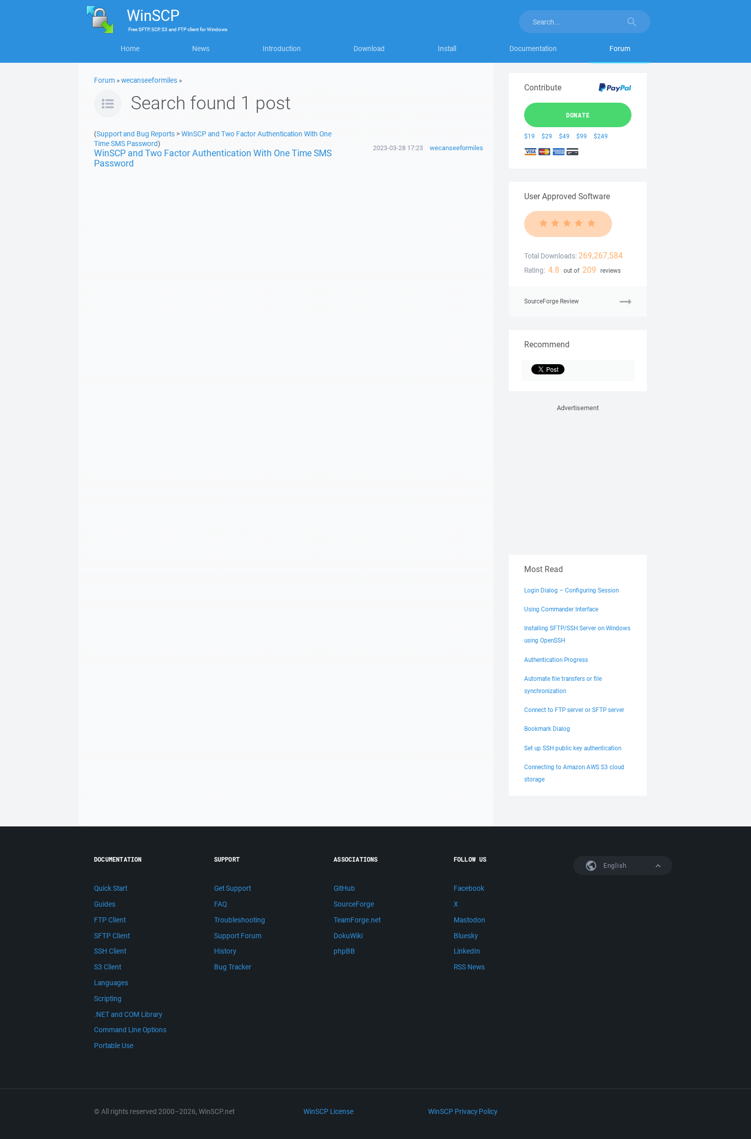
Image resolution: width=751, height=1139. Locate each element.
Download (369, 48)
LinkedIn (467, 951)
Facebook (469, 888)
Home (130, 48)
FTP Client (110, 919)
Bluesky (466, 935)
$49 (564, 136)
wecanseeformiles (149, 80)
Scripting (108, 998)
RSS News (469, 966)
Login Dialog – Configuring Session (571, 590)
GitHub (344, 888)
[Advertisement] (578, 477)
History (225, 951)
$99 (581, 136)
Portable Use (113, 1045)
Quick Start (110, 888)
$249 (601, 136)
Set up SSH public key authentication (572, 748)
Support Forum (238, 935)
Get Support (232, 888)
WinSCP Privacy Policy (462, 1111)
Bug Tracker (232, 966)
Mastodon (469, 919)
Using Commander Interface (561, 609)
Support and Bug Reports (136, 133)
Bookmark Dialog (547, 728)
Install (447, 48)
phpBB (344, 951)
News (200, 48)
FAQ (220, 904)
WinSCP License (328, 1111)
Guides (104, 904)
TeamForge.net (357, 919)
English (614, 865)
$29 (547, 136)
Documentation (533, 48)
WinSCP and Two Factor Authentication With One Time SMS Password (213, 158)
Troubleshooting (239, 919)
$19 (529, 136)
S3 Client (107, 966)
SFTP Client (112, 935)
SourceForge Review (551, 301)
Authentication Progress (556, 659)
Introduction (282, 48)
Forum (619, 48)
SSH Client (110, 951)
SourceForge (354, 904)
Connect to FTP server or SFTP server (574, 710)
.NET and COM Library (128, 1014)
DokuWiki (348, 935)
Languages (111, 982)
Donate (578, 115)
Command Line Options (130, 1029)
